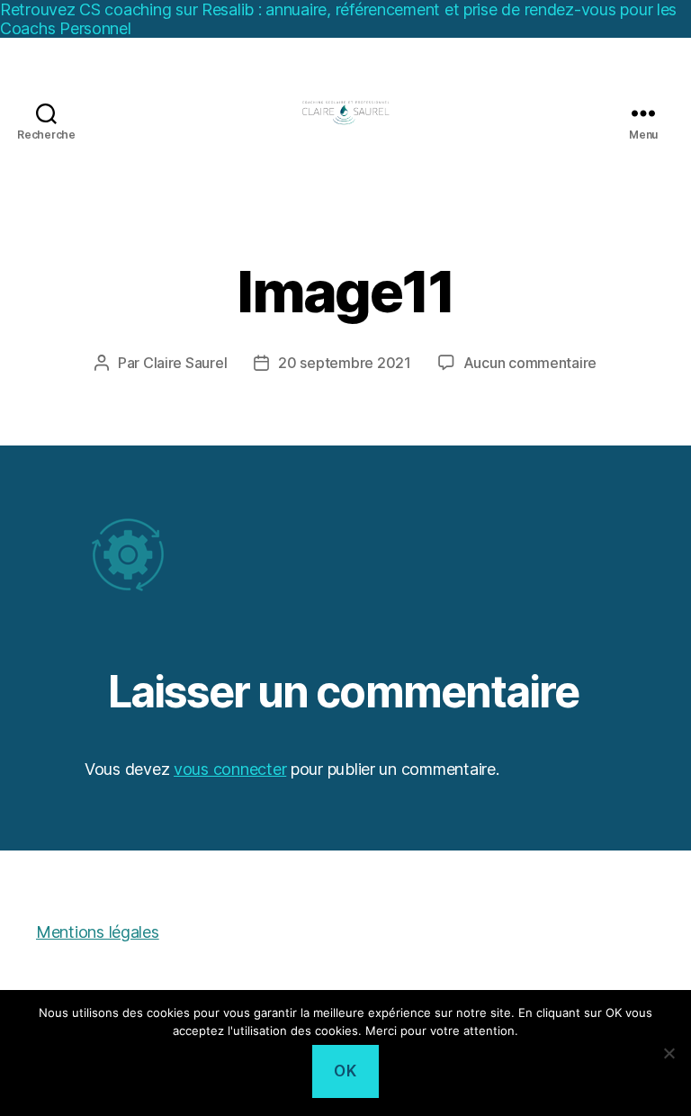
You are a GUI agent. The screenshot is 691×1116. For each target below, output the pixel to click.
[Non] (669, 1053)
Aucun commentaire (530, 363)
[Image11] (345, 555)
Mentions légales (97, 931)
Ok (345, 1071)
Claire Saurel (185, 363)
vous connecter (230, 769)
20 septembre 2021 (344, 363)
